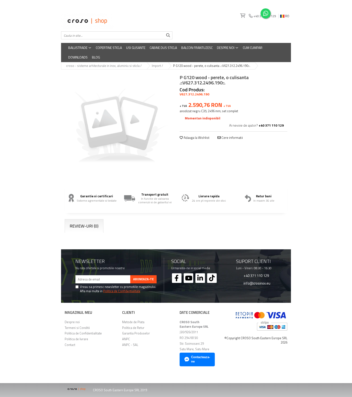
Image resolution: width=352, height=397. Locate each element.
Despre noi (226, 47)
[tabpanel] (118, 127)
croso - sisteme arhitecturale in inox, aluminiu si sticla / (104, 66)
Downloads (78, 57)
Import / (158, 66)
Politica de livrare (76, 339)
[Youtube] (188, 278)
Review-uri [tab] (84, 226)
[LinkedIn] (200, 278)
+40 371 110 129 (256, 275)
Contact (70, 344)
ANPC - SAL (130, 344)
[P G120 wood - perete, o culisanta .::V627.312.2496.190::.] (118, 127)
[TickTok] (212, 278)
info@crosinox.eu (256, 283)
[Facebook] (177, 278)
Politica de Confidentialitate (121, 291)
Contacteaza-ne (200, 359)
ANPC (126, 339)
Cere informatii (232, 137)
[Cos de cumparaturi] (242, 15)
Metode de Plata (133, 322)
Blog (96, 57)
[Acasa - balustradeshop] (116, 21)
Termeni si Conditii (77, 327)
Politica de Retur (133, 327)
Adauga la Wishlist (196, 137)
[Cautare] (168, 35)
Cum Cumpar (252, 47)
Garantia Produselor (136, 333)
